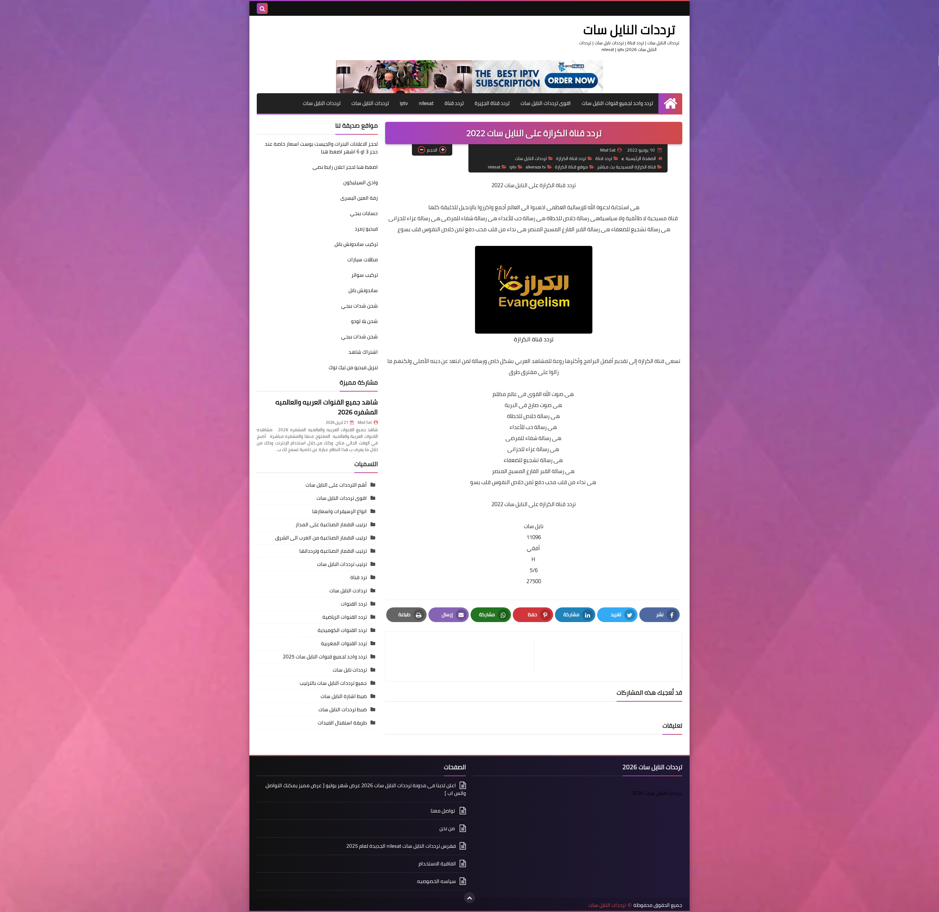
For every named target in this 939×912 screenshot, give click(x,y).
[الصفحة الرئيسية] (670, 103)
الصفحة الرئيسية (641, 158)
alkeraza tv (536, 167)
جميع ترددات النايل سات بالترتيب (333, 683)
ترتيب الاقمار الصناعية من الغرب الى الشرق (321, 537)
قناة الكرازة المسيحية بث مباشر (626, 167)
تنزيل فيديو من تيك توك (353, 367)
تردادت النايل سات (348, 590)
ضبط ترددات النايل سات (342, 709)
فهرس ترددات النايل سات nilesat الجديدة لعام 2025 (401, 846)
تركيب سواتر (364, 275)
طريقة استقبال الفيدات (342, 722)
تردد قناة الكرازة (571, 158)
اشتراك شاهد (363, 352)
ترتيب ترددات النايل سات (342, 564)
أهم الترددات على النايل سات (336, 485)
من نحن (447, 828)
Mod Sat (365, 422)
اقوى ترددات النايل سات (545, 103)
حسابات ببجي (364, 213)
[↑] (469, 897)
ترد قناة (358, 577)
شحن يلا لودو (364, 321)
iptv (404, 103)
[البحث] (262, 8)
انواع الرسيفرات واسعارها (339, 511)
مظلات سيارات (362, 259)
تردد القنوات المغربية (344, 643)
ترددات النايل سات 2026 (657, 793)
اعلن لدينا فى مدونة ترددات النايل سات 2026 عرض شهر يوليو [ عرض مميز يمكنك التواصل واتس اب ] (366, 790)
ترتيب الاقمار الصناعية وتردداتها (333, 551)
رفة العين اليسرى (359, 198)
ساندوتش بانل (363, 290)
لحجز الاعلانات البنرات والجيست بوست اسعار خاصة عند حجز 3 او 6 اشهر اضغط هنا (321, 147)
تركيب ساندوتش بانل (356, 244)
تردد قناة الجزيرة (492, 103)
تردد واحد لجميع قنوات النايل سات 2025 (325, 656)
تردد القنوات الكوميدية (342, 630)
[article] (463, 656)
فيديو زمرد (366, 228)
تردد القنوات (354, 603)
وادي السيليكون (360, 182)
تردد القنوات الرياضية (344, 617)
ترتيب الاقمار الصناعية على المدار (331, 524)
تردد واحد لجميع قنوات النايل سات (617, 103)
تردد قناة (454, 103)
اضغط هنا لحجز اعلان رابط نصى (345, 167)
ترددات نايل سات (350, 670)
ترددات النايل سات (629, 29)
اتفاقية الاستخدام (437, 863)
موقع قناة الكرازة (571, 167)
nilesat (426, 103)
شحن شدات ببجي (359, 305)
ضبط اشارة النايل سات (344, 696)
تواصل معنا (443, 810)
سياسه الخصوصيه (436, 881)
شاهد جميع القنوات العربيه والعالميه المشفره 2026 (326, 407)
